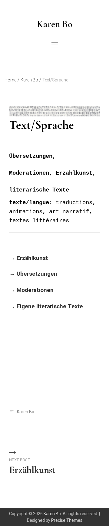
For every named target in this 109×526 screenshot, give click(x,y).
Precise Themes (66, 520)
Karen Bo (54, 24)
